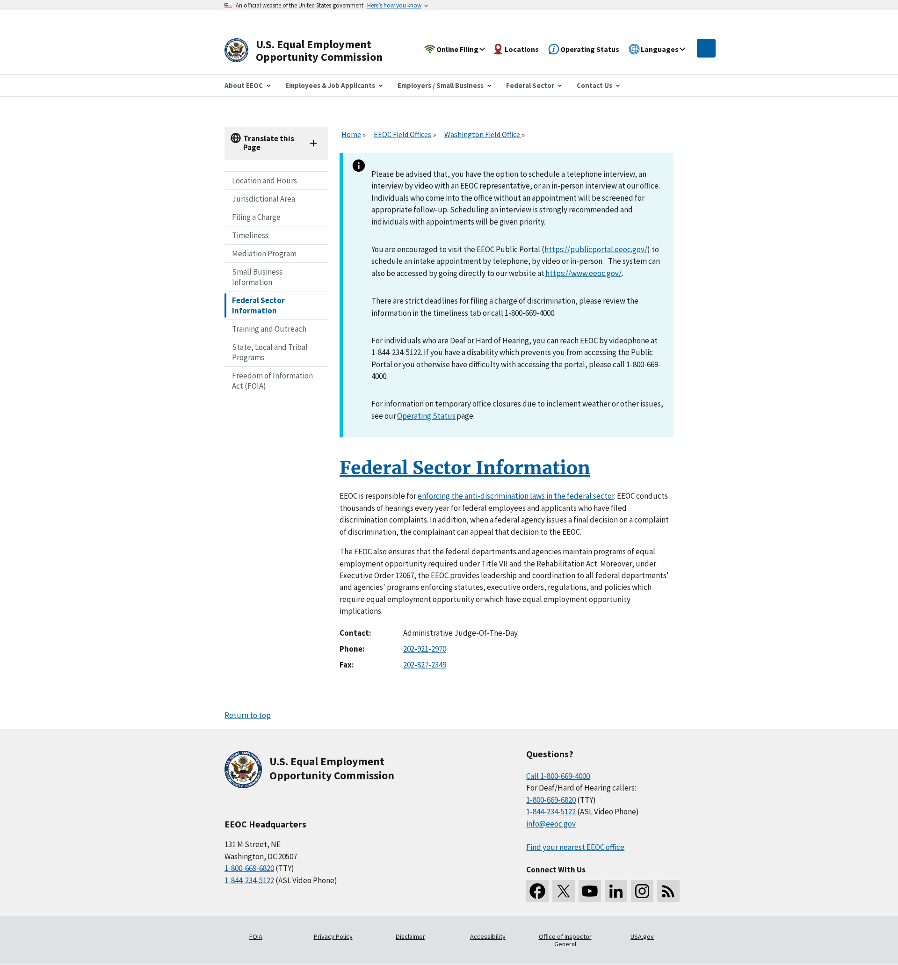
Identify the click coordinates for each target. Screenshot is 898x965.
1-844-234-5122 (249, 880)
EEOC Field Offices (402, 134)
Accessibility (488, 936)
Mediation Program (264, 253)
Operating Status (426, 416)
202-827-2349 (424, 665)
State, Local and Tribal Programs (270, 352)
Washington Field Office (482, 134)
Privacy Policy (333, 936)
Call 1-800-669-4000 (558, 776)
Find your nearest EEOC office (575, 847)
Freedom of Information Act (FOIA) (272, 380)
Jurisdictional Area (263, 199)
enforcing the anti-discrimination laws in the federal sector (516, 496)
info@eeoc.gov (551, 824)
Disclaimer (410, 936)
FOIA (255, 936)
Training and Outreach (269, 329)
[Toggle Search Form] (706, 48)
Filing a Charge (256, 217)
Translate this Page (268, 142)
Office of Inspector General (565, 940)
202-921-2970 (424, 649)
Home (351, 134)
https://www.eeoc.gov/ (583, 273)
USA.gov (642, 936)
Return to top (247, 715)
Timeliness (250, 235)
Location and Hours (264, 180)
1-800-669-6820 (249, 868)
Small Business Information (257, 277)
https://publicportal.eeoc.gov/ (595, 249)
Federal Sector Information (258, 305)
